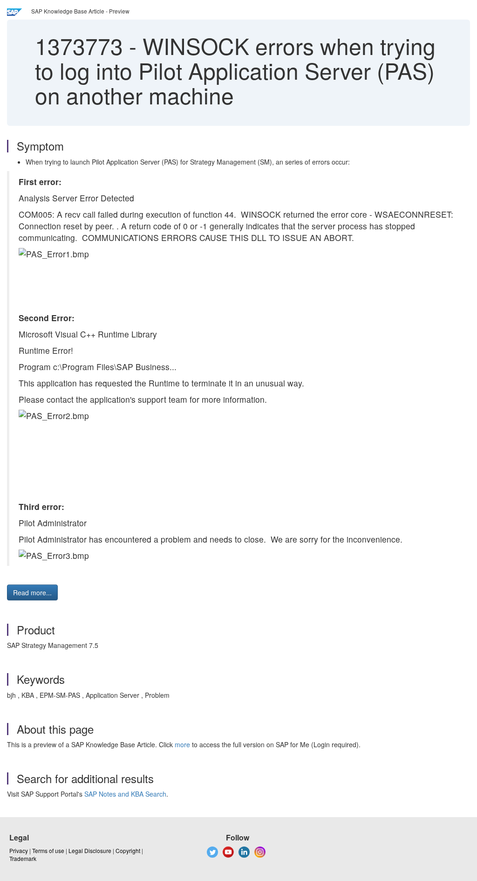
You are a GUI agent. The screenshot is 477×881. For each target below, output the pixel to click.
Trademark (22, 858)
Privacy (18, 850)
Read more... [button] (32, 592)
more (182, 744)
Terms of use (48, 850)
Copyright (128, 850)
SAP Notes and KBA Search (125, 793)
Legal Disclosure (89, 850)
